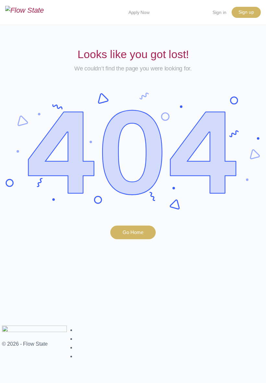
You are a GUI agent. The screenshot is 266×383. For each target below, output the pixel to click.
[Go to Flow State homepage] (24, 12)
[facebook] (79, 330)
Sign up (246, 12)
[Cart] (200, 12)
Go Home (133, 232)
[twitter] (79, 347)
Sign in (219, 12)
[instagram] (79, 338)
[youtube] (79, 356)
